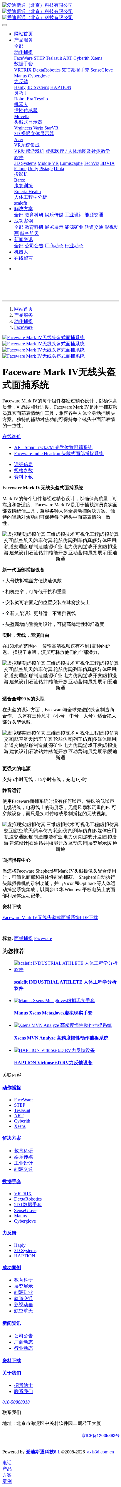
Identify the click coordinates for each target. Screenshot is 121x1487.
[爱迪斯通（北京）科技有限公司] (60, 11)
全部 (18, 46)
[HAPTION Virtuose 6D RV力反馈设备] (54, 1050)
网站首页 (23, 33)
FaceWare (23, 327)
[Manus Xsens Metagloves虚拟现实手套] (54, 1000)
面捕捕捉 (23, 938)
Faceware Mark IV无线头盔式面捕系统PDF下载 (50, 917)
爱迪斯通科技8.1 (43, 1451)
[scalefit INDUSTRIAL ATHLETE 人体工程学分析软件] (66, 969)
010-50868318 (16, 1402)
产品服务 (23, 315)
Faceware (43, 938)
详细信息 (23, 464)
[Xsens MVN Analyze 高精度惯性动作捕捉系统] (63, 1025)
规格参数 (23, 470)
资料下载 (23, 476)
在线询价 (11, 436)
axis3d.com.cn (100, 1451)
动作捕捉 (23, 321)
